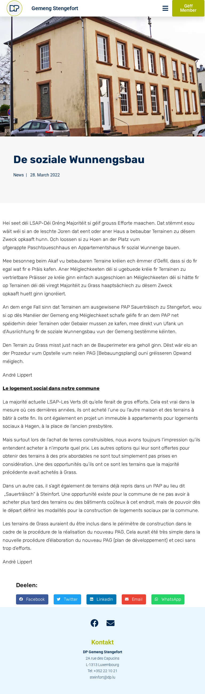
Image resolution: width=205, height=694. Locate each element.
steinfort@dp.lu (102, 677)
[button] (32, 599)
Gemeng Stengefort (54, 8)
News (18, 174)
